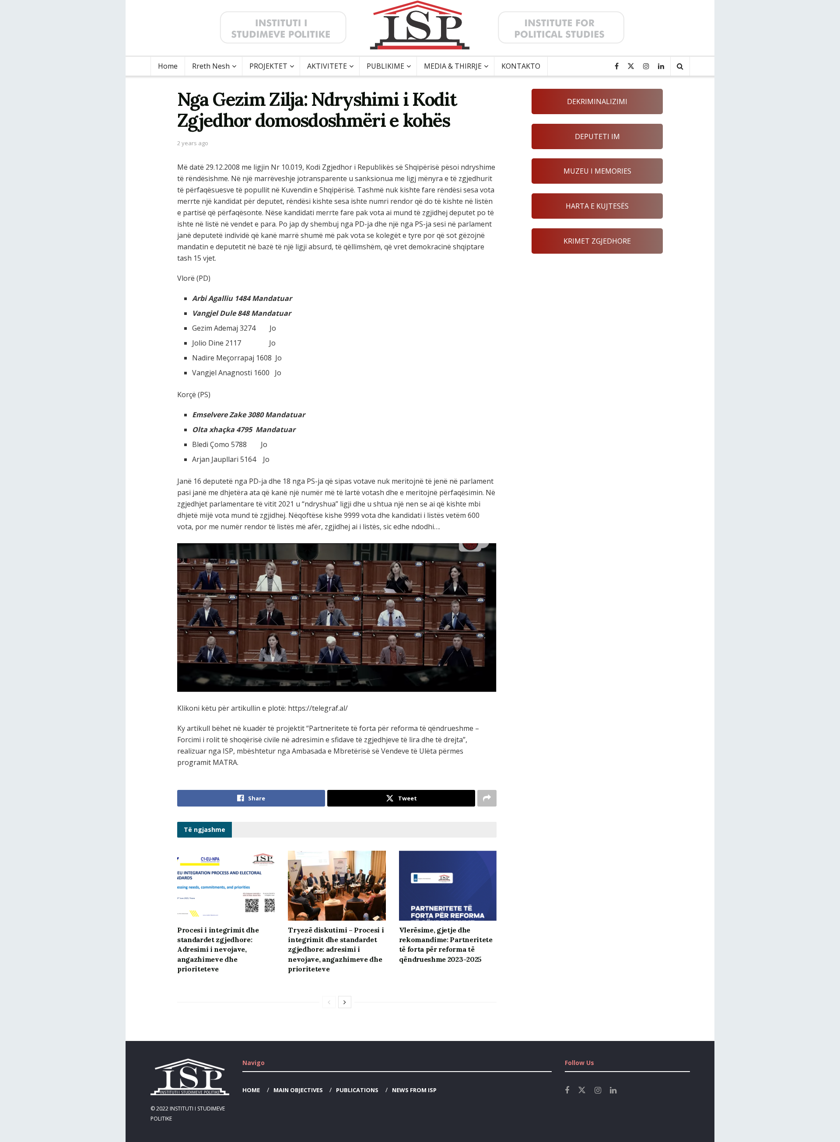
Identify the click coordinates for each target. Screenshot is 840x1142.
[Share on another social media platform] (487, 798)
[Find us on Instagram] (646, 66)
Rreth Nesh (211, 66)
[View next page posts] (344, 1002)
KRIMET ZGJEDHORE (597, 241)
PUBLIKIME (385, 66)
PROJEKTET (268, 66)
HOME (251, 1090)
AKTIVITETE (327, 66)
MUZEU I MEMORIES (597, 171)
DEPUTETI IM (597, 136)
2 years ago (192, 143)
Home (168, 66)
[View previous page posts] (329, 1002)
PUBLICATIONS (357, 1090)
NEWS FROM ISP (414, 1090)
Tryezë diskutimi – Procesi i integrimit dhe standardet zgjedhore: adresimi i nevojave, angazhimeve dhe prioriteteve (336, 949)
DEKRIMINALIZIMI (597, 101)
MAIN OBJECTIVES (298, 1090)
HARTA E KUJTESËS (597, 206)
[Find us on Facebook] (617, 66)
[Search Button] (680, 66)
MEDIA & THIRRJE (453, 66)
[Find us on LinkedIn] (661, 66)
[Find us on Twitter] (630, 66)
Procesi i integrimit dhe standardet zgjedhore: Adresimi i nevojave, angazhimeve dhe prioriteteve (218, 949)
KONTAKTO (520, 66)
